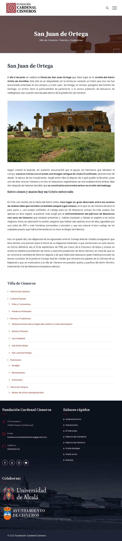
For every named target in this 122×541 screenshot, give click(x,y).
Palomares (17, 379)
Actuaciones (72, 425)
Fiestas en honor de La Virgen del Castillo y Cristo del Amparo (42, 324)
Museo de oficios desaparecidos (28, 392)
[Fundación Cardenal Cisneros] (21, 8)
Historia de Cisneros (20, 291)
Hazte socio (71, 454)
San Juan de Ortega (21, 352)
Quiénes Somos (73, 419)
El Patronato (71, 430)
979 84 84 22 (13, 449)
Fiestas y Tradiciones (20, 318)
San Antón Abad (20, 345)
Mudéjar (16, 365)
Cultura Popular (18, 298)
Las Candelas (18, 338)
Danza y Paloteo (20, 331)
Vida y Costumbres (21, 304)
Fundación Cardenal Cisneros (30, 535)
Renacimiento (18, 372)
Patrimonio (15, 360)
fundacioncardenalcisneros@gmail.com (27, 437)
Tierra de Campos (19, 387)
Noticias (69, 460)
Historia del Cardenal (76, 436)
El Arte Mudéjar (73, 448)
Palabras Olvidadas (21, 311)
